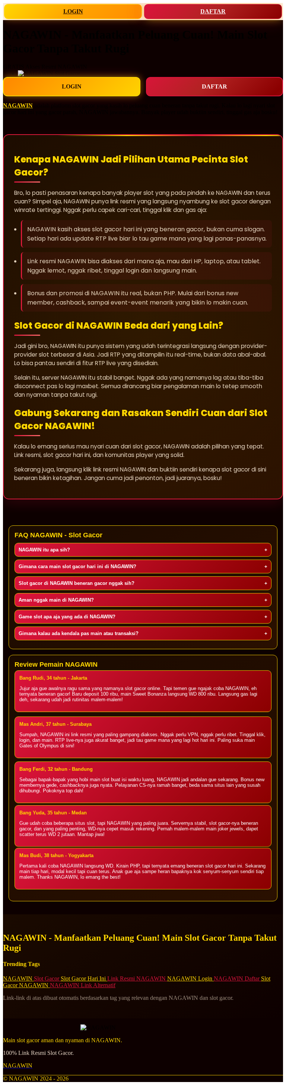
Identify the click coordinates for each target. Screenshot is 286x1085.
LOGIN (73, 11)
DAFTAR (213, 11)
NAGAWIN (18, 105)
